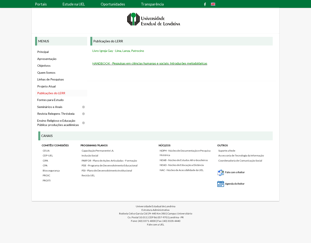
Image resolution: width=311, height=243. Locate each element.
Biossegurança (51, 170)
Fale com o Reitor (235, 172)
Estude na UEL (74, 4)
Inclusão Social (90, 155)
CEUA (46, 150)
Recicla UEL (88, 175)
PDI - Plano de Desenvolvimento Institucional (107, 170)
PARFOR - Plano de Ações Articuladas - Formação (109, 160)
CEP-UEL (48, 155)
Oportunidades (113, 4)
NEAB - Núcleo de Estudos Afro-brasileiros (184, 160)
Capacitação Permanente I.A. (98, 150)
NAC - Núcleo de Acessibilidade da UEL (182, 170)
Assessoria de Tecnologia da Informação (241, 155)
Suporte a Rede (226, 150)
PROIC (46, 175)
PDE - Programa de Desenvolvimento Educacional (110, 165)
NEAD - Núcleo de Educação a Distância (182, 165)
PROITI (47, 180)
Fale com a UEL (155, 224)
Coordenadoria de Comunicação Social (240, 160)
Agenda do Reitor (235, 183)
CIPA (45, 160)
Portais (41, 4)
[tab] (155, 163)
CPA (45, 165)
